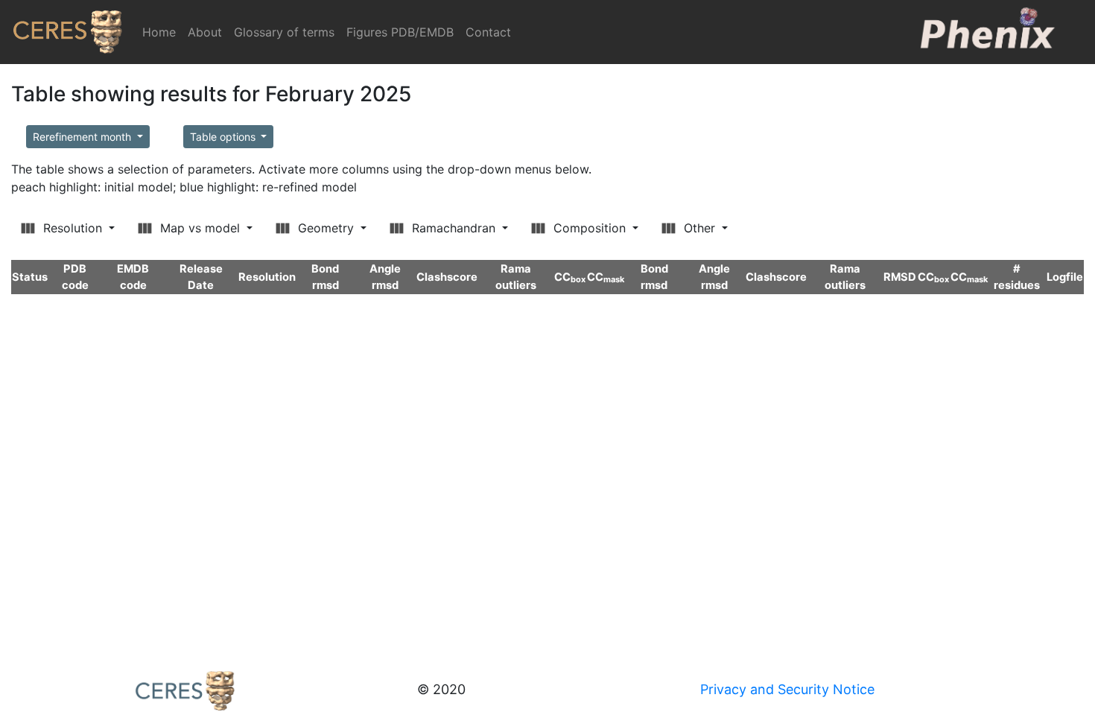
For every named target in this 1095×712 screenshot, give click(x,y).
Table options (224, 136)
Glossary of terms (284, 32)
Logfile (1065, 277)
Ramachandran (453, 227)
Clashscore (446, 277)
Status (30, 277)
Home (162, 32)
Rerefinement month (83, 136)
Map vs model (200, 227)
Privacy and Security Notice (787, 689)
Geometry (326, 227)
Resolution (72, 227)
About (205, 32)
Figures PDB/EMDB (400, 32)
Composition (589, 227)
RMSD (899, 277)
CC (569, 277)
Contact (488, 32)
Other (699, 227)
